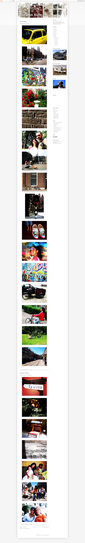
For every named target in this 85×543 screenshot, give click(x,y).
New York (55, 125)
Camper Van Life (56, 123)
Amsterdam (23, 21)
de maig (56, 45)
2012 (54, 28)
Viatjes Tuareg (56, 118)
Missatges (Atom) (26, 528)
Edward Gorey (56, 124)
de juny (56, 41)
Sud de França (24, 373)
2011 (54, 29)
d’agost (56, 39)
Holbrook (55, 111)
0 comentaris (30, 524)
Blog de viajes (56, 110)
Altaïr (54, 109)
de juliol (56, 40)
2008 (54, 33)
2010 (54, 30)
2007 (54, 34)
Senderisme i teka (56, 126)
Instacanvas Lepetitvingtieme (58, 122)
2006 (54, 35)
